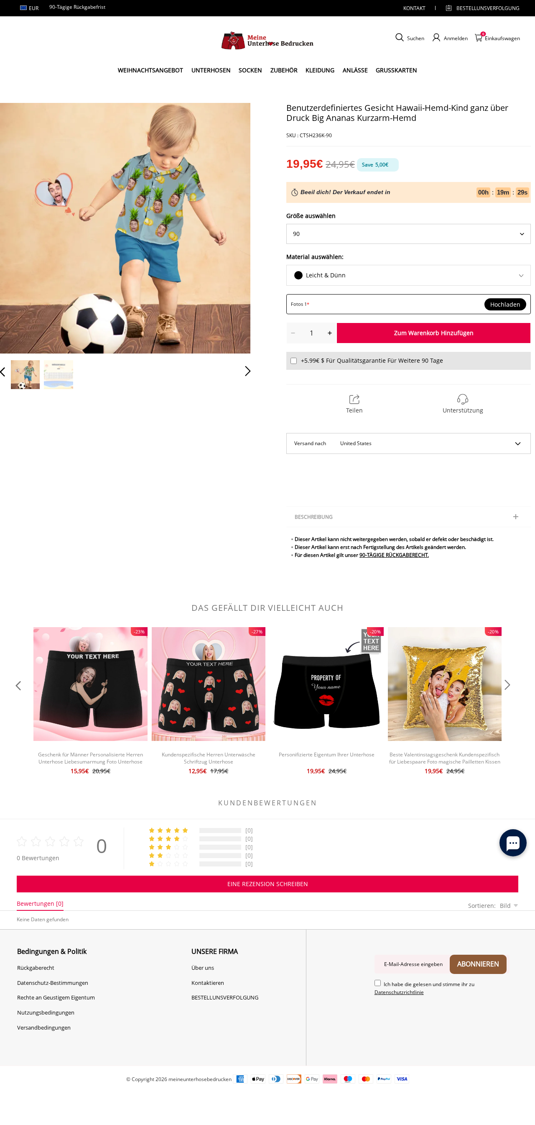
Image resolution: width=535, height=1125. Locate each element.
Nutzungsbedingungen (45, 1012)
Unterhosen (211, 70)
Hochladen (505, 304)
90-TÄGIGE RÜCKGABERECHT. (394, 555)
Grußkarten (396, 70)
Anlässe (355, 70)
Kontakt (414, 8)
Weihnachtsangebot (150, 70)
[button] (19, 226)
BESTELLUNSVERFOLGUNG (480, 8)
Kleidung (320, 70)
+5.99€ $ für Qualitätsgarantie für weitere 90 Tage (372, 360)
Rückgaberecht (35, 967)
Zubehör (284, 70)
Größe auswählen (311, 216)
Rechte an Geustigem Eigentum (56, 997)
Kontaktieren (207, 983)
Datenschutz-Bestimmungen (52, 983)
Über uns (202, 967)
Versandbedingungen (44, 1027)
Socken (250, 70)
